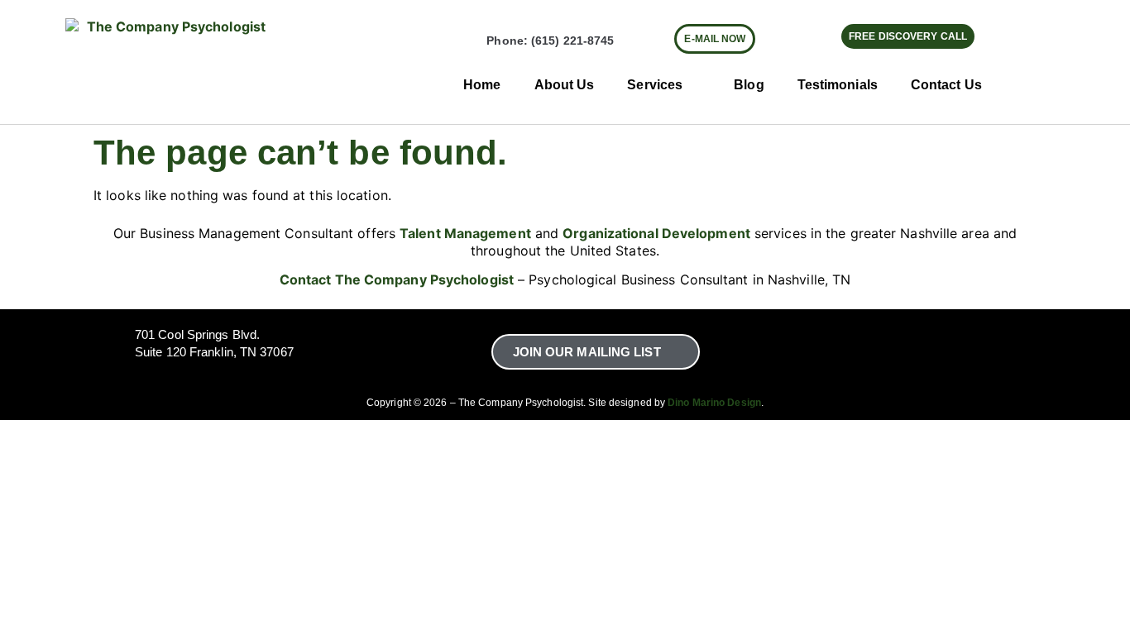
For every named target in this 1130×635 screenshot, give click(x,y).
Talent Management (465, 233)
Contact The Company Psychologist (397, 279)
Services (654, 85)
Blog (749, 85)
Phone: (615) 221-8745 (550, 40)
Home (481, 85)
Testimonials (837, 85)
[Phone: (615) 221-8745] (472, 41)
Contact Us (946, 85)
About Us (564, 85)
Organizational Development (656, 233)
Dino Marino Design (714, 402)
